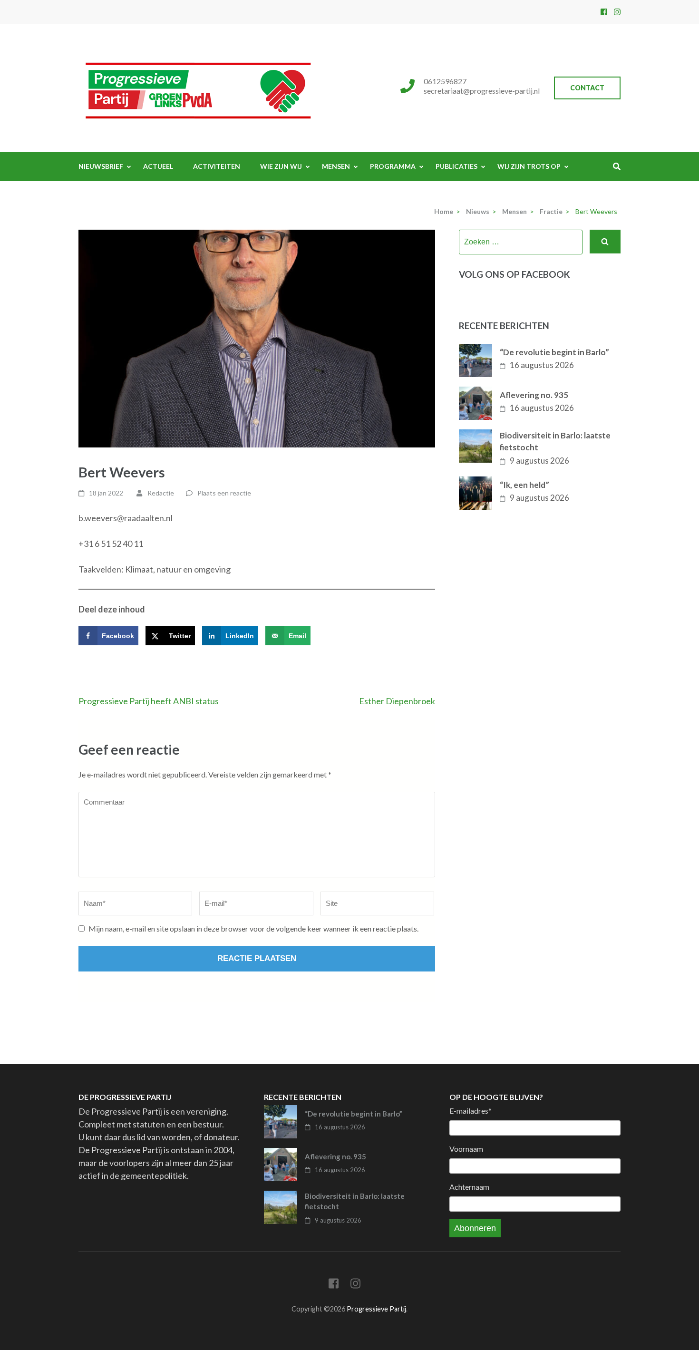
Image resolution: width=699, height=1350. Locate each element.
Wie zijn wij (281, 166)
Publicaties (456, 166)
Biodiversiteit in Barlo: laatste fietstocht (555, 441)
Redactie (160, 493)
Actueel (158, 166)
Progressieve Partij (376, 1309)
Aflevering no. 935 (534, 395)
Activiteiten (216, 166)
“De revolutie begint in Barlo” (554, 352)
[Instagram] (617, 11)
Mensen (336, 166)
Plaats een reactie (224, 493)
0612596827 (445, 81)
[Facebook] (604, 11)
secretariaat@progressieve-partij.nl (482, 90)
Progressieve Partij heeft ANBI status (148, 701)
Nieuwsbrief (100, 166)
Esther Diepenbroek (397, 701)
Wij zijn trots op (529, 166)
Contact (587, 88)
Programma (393, 166)
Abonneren (475, 1228)
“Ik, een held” (524, 485)
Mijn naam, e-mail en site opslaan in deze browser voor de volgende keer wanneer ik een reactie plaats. (253, 928)
